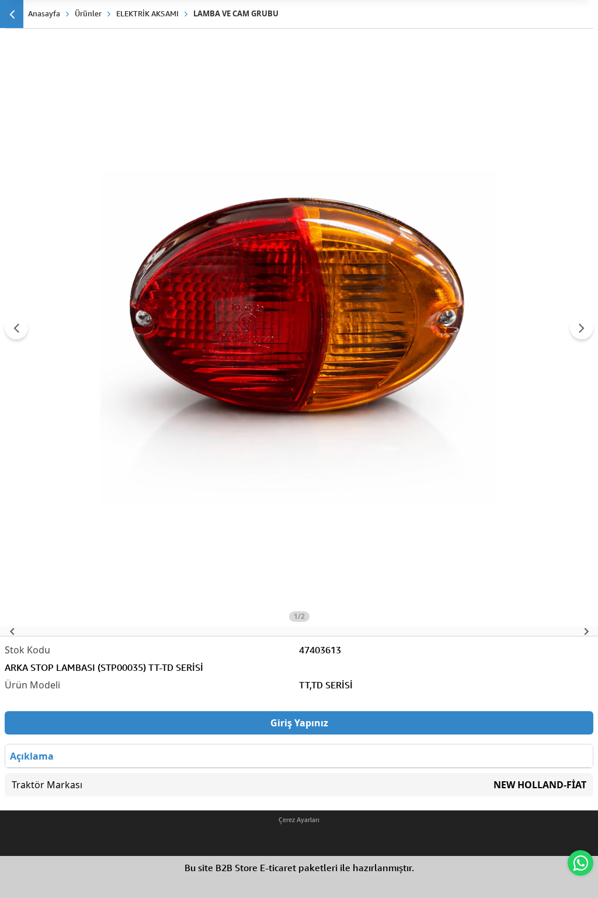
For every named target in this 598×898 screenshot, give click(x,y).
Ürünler (88, 13)
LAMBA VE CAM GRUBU (236, 13)
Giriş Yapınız (299, 722)
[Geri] (11, 14)
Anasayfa (44, 13)
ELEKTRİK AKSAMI (147, 13)
